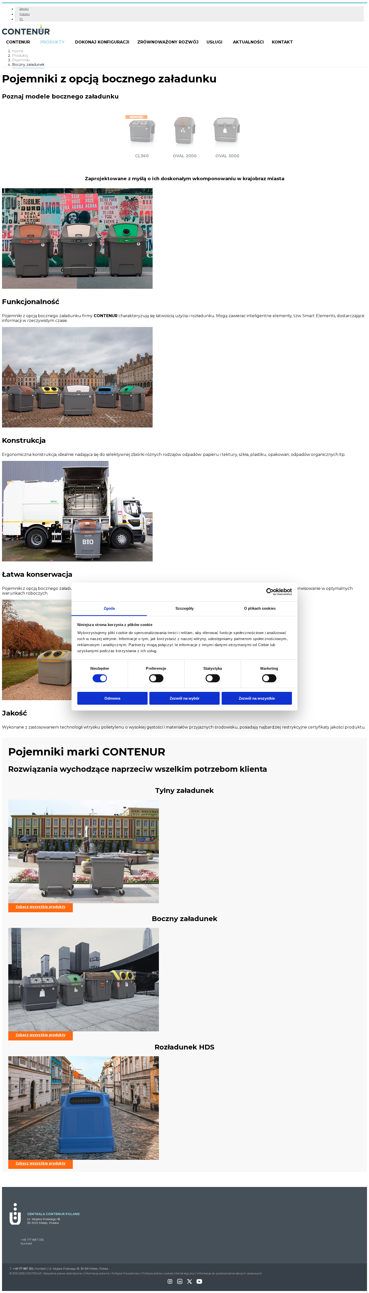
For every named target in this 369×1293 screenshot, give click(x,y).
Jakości (24, 9)
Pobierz (25, 14)
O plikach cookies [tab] (260, 608)
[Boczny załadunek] (83, 1030)
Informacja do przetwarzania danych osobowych (229, 1273)
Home (17, 51)
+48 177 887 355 (32, 1239)
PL (21, 19)
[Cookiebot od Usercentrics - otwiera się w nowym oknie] (270, 592)
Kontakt (282, 42)
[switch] (156, 678)
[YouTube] (199, 1283)
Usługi (214, 42)
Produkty (52, 42)
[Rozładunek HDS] (83, 1158)
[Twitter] (190, 1283)
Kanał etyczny (185, 1273)
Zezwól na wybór (185, 698)
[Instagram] (170, 1283)
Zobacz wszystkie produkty (41, 906)
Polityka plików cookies (157, 1273)
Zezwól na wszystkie (257, 698)
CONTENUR (18, 42)
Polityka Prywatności (126, 1273)
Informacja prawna (96, 1273)
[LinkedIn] (180, 1283)
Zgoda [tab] (109, 608)
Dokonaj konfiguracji (102, 42)
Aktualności (248, 42)
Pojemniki (21, 60)
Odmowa (112, 698)
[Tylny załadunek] (83, 901)
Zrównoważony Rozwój (168, 42)
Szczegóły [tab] (184, 608)
